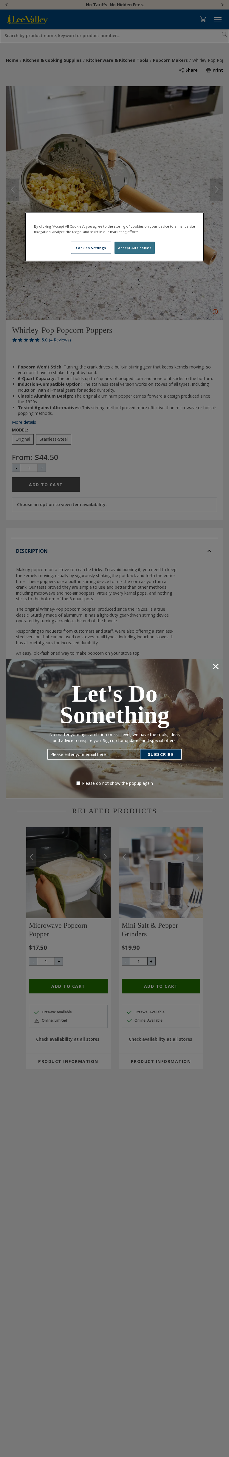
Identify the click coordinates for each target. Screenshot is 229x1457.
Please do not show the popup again (117, 783)
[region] (114, 237)
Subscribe (161, 754)
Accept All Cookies (134, 247)
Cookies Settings (91, 247)
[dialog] (114, 728)
